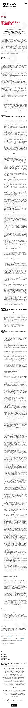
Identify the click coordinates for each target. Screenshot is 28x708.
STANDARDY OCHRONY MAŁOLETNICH (9, 666)
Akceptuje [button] (14, 705)
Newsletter (4, 658)
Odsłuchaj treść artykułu (8, 643)
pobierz (15, 630)
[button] (26, 14)
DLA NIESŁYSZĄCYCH (5, 661)
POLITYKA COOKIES (5, 659)
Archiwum (3, 654)
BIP (1, 651)
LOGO (2, 653)
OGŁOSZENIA (4, 656)
